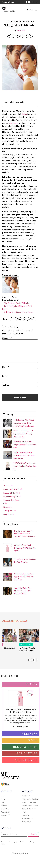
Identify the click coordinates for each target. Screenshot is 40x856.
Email (5, 376)
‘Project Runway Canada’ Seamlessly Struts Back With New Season (23, 455)
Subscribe (33, 834)
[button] (9, 36)
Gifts (5, 503)
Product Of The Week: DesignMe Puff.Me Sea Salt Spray (24, 548)
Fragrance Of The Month (12, 489)
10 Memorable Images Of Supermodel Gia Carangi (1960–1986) (23, 434)
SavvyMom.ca (8, 514)
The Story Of (8, 486)
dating (24, 114)
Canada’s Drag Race (11, 500)
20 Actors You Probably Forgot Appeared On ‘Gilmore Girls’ (24, 444)
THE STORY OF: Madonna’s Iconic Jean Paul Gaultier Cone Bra (25, 466)
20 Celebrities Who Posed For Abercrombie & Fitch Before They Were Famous (23, 423)
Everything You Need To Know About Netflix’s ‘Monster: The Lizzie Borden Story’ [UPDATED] (25, 534)
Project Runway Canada (12, 496)
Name (5, 367)
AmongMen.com (9, 510)
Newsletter (7, 507)
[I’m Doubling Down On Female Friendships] (29, 635)
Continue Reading (20, 726)
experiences (12, 123)
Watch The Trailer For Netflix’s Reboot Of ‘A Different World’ (22, 591)
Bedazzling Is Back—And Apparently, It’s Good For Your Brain (23, 576)
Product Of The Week (11, 493)
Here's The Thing (25, 644)
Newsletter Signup (8, 2)
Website (5, 385)
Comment (7, 338)
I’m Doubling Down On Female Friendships (27, 649)
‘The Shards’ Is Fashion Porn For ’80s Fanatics (25, 560)
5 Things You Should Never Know (18, 312)
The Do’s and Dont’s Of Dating (17, 303)
